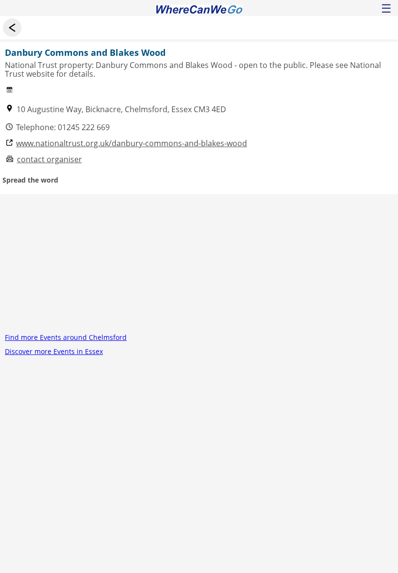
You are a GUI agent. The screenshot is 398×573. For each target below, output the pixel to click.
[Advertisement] (199, 262)
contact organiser (49, 159)
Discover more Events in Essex (54, 351)
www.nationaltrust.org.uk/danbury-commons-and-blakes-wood (131, 143)
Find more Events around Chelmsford (66, 337)
